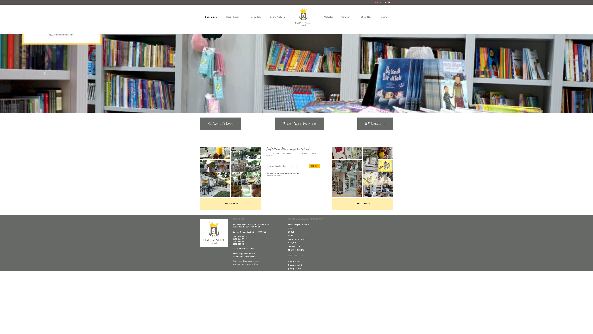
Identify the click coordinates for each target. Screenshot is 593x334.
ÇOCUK (291, 232)
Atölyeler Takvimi (221, 124)
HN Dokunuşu (375, 124)
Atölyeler (328, 17)
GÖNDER (314, 166)
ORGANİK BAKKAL (296, 250)
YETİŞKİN (292, 243)
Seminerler (346, 17)
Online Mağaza (277, 17)
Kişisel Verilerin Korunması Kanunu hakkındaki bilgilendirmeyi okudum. (283, 174)
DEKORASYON (294, 247)
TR (389, 2)
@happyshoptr (295, 269)
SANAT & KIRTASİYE (297, 239)
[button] (44, 73)
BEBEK (291, 228)
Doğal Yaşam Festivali (299, 124)
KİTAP (290, 236)
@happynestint (295, 265)
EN (379, 2)
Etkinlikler (366, 17)
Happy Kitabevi (233, 17)
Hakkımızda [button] (211, 17)
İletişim (383, 17)
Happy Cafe (255, 17)
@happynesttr (294, 261)
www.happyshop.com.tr (298, 225)
